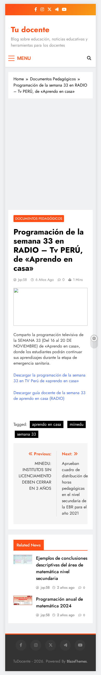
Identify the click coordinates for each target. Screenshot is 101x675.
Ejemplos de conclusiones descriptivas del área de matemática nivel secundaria (61, 568)
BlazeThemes (77, 661)
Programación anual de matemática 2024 (59, 602)
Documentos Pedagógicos (38, 218)
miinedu (76, 424)
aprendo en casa (46, 424)
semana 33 (26, 434)
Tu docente (30, 29)
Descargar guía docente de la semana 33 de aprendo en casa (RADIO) (49, 395)
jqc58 (22, 279)
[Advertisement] (50, 154)
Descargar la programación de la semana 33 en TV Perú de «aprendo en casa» (49, 378)
